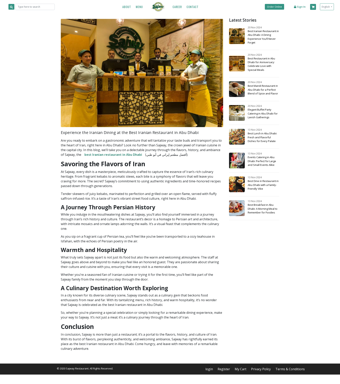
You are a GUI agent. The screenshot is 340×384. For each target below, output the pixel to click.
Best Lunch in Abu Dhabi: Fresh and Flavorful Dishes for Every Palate (262, 137)
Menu (139, 7)
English (326, 6)
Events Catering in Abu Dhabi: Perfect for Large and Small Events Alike (262, 160)
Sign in (300, 6)
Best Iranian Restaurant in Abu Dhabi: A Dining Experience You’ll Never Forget (263, 36)
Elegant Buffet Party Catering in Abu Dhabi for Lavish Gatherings (263, 113)
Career (177, 7)
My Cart (240, 369)
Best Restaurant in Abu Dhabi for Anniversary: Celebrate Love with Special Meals (261, 64)
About (126, 7)
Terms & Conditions (290, 369)
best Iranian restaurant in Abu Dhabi (113, 154)
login (209, 369)
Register (224, 369)
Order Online (274, 6)
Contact (193, 7)
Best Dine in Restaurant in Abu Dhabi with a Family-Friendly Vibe (263, 184)
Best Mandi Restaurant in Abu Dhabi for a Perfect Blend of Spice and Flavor (263, 89)
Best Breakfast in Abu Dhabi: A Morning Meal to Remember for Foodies (262, 208)
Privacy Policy (261, 369)
